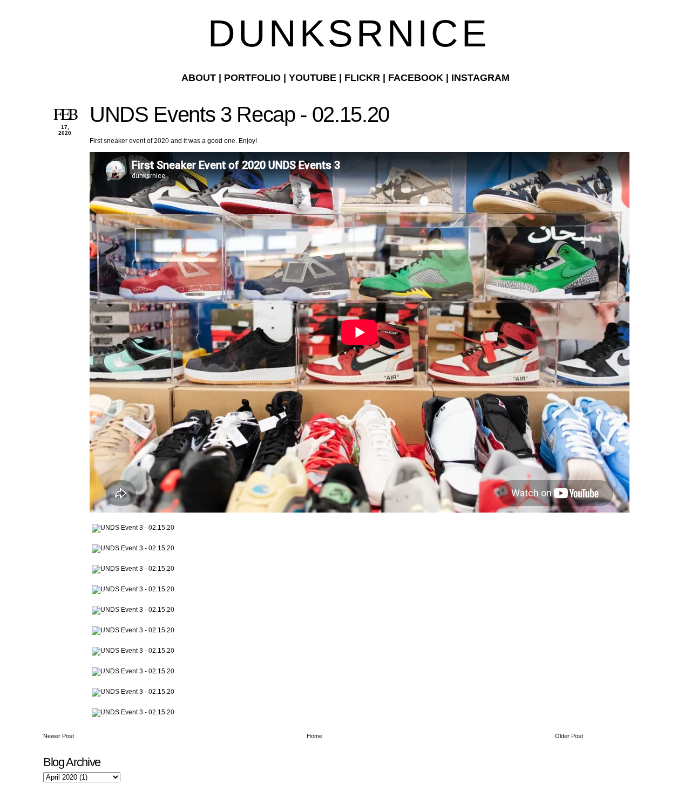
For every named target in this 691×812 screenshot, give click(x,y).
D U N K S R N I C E (345, 33)
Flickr (362, 77)
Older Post (569, 736)
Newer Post (58, 736)
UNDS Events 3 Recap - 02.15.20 (239, 114)
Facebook (415, 77)
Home (314, 736)
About (198, 77)
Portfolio (252, 77)
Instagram (480, 77)
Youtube (312, 77)
